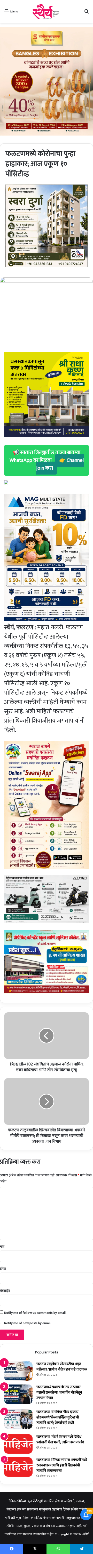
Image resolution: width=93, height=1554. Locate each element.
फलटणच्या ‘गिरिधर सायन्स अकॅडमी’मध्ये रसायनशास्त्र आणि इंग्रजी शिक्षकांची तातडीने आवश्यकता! (61, 1465)
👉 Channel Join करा (60, 464)
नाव (2, 1246)
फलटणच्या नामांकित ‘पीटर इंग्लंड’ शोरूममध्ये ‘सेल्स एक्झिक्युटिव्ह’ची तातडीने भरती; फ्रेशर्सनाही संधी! (57, 1417)
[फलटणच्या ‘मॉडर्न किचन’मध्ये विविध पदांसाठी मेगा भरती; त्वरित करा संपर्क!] (18, 1444)
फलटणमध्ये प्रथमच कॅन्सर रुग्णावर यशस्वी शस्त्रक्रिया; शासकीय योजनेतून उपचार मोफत (59, 1392)
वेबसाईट (5, 1291)
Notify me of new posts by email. (27, 1323)
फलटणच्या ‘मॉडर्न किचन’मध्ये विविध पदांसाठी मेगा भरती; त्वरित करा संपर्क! (60, 1439)
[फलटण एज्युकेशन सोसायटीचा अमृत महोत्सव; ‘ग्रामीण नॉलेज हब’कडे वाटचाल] (18, 1371)
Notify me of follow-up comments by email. (35, 1313)
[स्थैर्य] (47, 11)
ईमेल (3, 1269)
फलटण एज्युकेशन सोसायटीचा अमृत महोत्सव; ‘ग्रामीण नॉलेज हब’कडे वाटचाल (61, 1366)
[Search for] (86, 13)
